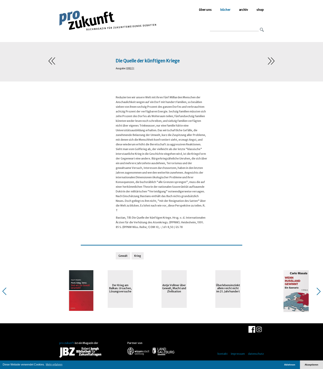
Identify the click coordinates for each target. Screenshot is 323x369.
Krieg (137, 255)
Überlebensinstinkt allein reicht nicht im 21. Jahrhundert (228, 288)
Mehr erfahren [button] (54, 364)
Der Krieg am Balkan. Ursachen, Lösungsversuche (120, 288)
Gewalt (123, 255)
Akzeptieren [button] (311, 364)
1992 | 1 (130, 68)
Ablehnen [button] (289, 364)
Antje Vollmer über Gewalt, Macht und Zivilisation (174, 288)
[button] (4, 291)
